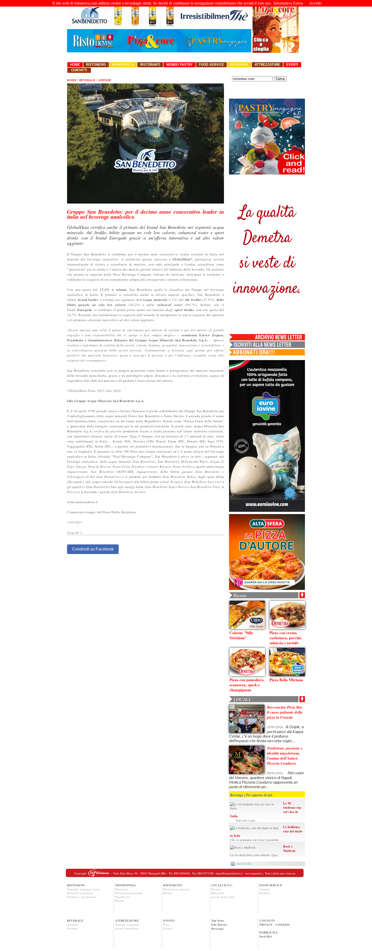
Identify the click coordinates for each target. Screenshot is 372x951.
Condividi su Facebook (93, 549)
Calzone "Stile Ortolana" (241, 635)
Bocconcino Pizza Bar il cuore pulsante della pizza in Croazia (284, 712)
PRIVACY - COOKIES (274, 925)
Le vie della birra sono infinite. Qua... (255, 855)
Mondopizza (123, 65)
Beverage (239, 65)
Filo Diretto (219, 925)
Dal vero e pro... (244, 820)
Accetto (315, 3)
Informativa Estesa (288, 3)
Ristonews (96, 65)
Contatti (79, 70)
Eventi (292, 65)
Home (75, 65)
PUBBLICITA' (269, 933)
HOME (71, 80)
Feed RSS (265, 937)
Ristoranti (150, 65)
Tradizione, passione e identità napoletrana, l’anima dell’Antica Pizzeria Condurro (285, 755)
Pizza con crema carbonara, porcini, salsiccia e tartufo (286, 638)
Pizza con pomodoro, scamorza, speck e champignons (247, 685)
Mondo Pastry (179, 65)
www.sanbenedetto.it (82, 502)
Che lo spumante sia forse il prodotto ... (256, 840)
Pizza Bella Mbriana (286, 679)
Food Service (211, 65)
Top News (217, 921)
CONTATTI (267, 921)
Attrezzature (267, 65)
